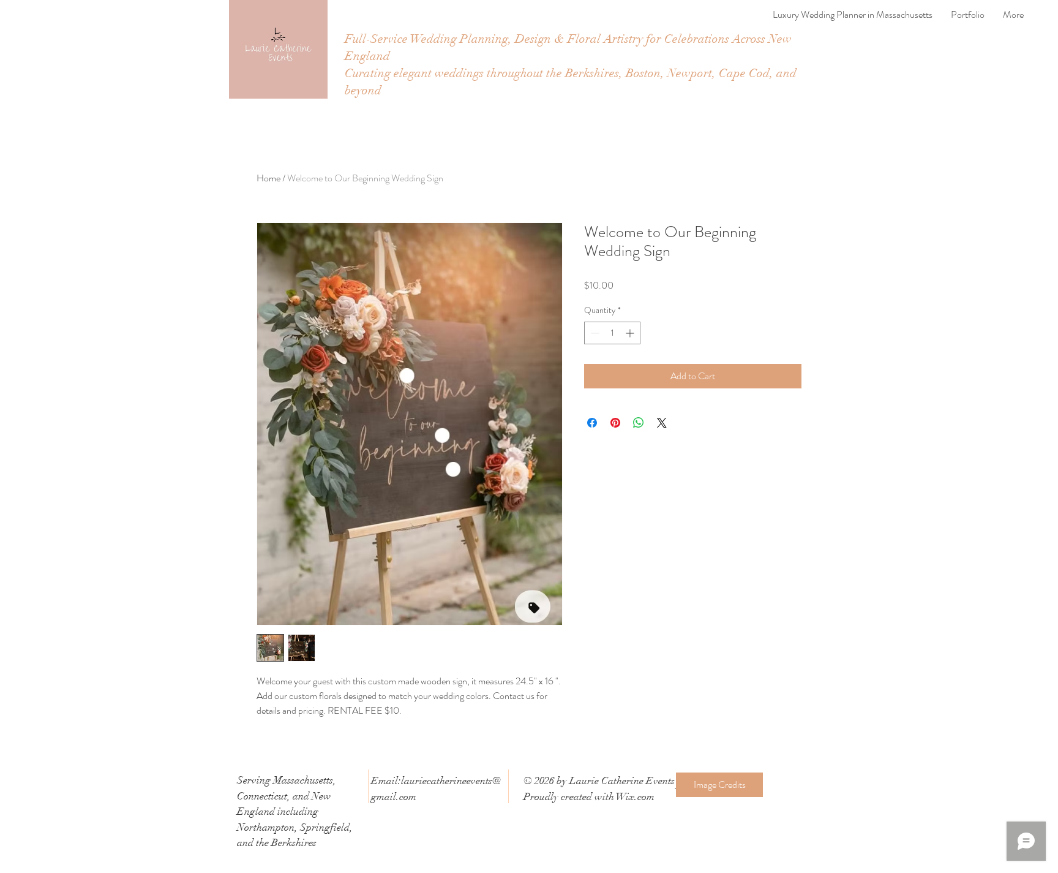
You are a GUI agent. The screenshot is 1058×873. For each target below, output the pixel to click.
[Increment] (631, 333)
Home (268, 178)
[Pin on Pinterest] (615, 422)
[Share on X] (662, 422)
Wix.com (635, 796)
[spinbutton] (612, 333)
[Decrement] (593, 333)
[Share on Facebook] (592, 422)
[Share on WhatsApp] (638, 422)
